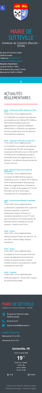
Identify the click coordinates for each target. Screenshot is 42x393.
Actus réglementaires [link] (23, 114)
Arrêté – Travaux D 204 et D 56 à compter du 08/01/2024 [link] (18, 170)
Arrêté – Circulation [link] (10, 272)
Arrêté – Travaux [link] (9, 231)
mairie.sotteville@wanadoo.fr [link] (11, 61)
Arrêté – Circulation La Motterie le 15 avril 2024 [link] (19, 141)
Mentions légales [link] (29, 388)
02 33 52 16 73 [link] (14, 58)
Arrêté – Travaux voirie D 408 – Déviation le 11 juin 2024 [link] (20, 111)
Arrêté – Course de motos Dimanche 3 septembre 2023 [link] (19, 201)
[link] (2, 8)
